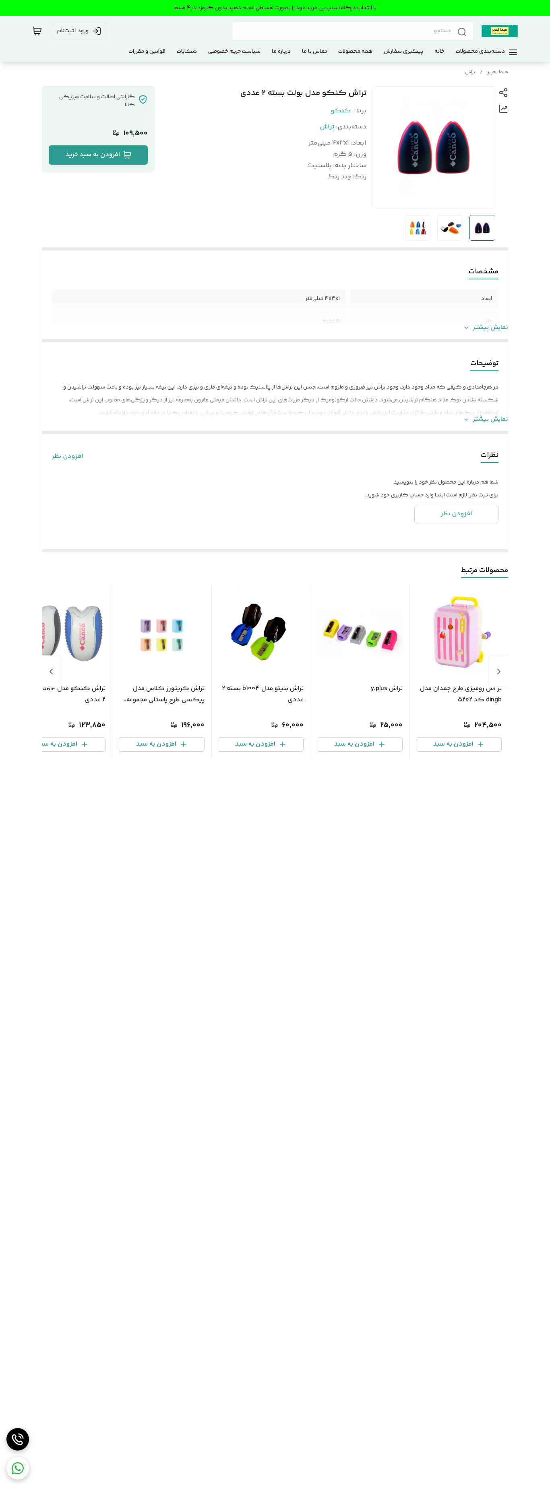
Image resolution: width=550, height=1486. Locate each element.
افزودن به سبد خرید (93, 155)
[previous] (499, 671)
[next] (51, 671)
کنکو (341, 111)
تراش (470, 72)
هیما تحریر (498, 72)
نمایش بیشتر (490, 328)
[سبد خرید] (37, 31)
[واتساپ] (17, 1468)
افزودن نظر (67, 456)
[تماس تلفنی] (17, 1439)
